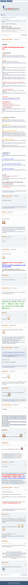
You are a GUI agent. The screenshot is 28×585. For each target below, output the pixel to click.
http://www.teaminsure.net (9, 399)
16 (9, 35)
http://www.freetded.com (14, 554)
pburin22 (17, 20)
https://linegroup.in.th (13, 555)
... (8, 35)
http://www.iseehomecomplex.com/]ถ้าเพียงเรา (14, 231)
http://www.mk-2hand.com (14, 551)
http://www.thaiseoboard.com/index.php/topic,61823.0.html (13, 86)
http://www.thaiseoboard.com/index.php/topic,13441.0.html (13, 165)
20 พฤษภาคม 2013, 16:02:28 (6, 277)
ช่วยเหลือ (8, 582)
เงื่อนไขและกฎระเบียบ (14, 582)
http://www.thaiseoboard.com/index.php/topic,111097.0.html (14, 93)
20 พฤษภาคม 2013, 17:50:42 (6, 564)
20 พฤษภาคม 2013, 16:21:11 (6, 432)
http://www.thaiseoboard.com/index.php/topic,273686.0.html (14, 147)
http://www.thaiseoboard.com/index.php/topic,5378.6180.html (14, 156)
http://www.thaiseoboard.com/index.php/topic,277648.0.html (14, 122)
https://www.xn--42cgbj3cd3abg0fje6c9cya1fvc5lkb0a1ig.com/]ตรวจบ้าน (12, 342)
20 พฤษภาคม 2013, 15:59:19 (6, 238)
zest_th (5, 312)
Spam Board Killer (7, 39)
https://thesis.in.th (8, 556)
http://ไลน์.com (15, 483)
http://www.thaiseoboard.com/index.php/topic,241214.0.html (14, 63)
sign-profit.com (17, 108)
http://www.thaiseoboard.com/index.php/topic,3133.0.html (14, 133)
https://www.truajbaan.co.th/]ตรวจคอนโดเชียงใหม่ (13, 338)
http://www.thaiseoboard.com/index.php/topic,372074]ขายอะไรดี (14, 230)
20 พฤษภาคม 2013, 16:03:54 (6, 289)
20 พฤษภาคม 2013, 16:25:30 (6, 463)
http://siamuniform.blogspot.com (11, 400)
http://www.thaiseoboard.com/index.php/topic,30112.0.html (13, 143)
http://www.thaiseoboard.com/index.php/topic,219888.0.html (14, 75)
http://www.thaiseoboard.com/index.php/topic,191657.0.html (16, 299)
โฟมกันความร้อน (23, 382)
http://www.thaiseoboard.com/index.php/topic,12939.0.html (13, 112)
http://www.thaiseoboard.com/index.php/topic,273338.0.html (14, 136)
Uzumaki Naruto (7, 405)
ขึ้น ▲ (20, 582)
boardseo (5, 325)
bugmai (14, 20)
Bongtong (5, 442)
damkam (5, 541)
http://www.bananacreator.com (14, 481)
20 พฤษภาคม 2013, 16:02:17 (6, 251)
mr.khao (5, 462)
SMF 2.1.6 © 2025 (11, 583)
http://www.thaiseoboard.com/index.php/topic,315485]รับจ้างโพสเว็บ (13, 228)
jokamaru (5, 371)
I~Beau (25, 20)
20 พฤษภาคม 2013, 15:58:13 (6, 41)
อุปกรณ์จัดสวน (4, 384)
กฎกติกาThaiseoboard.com (7, 192)
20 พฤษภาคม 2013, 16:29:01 (6, 489)
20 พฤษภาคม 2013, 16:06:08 (6, 349)
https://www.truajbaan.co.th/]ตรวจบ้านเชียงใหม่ (13, 336)
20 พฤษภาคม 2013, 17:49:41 (6, 543)
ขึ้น (1, 574)
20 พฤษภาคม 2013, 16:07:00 (6, 390)
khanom (3, 22)
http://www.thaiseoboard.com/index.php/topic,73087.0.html (13, 70)
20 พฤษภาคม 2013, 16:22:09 (6, 444)
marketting (6, 249)
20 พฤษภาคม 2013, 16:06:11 (6, 373)
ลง (1, 35)
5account (5, 562)
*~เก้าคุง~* (22, 20)
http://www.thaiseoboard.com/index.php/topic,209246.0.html (14, 57)
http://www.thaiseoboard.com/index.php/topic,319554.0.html (14, 170)
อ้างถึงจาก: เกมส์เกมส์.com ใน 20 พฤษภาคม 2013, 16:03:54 (14, 352)
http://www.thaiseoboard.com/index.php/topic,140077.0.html (14, 79)
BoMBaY (5, 430)
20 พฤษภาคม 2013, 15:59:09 (6, 213)
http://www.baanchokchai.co (10, 453)
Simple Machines (17, 583)
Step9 (4, 212)
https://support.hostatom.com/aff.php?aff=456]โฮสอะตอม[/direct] (13, 536)
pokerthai (5, 275)
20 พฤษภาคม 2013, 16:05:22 (6, 327)
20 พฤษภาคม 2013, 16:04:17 (6, 314)
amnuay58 (6, 388)
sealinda (7, 20)
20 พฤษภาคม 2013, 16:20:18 (6, 406)
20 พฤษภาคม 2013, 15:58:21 (6, 197)
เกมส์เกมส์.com (6, 288)
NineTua (10, 20)
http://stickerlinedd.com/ (15, 480)
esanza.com (6, 514)
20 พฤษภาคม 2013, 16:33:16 (6, 516)
